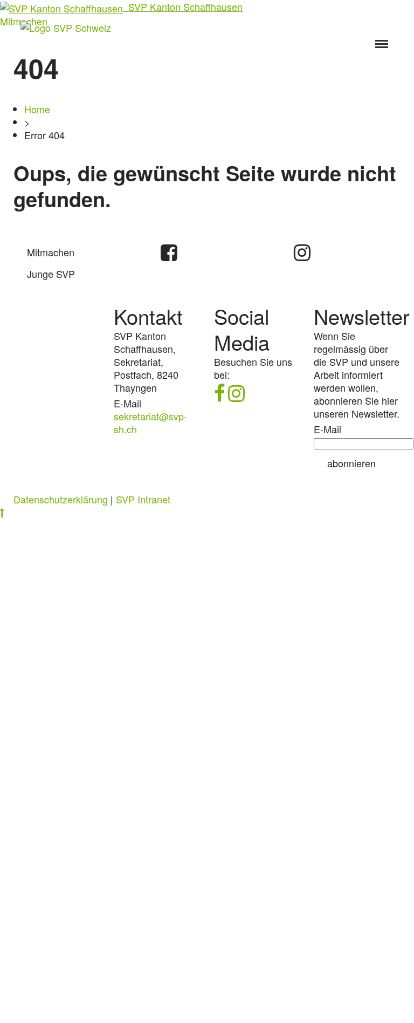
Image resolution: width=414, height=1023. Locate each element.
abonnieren (351, 463)
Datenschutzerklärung (60, 499)
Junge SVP (51, 274)
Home (37, 109)
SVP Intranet (143, 499)
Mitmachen (50, 252)
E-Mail (327, 429)
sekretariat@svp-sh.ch (150, 422)
